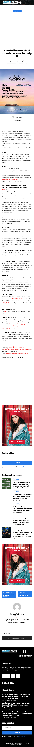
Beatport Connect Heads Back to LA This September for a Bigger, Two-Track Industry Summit (22, 521)
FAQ (5, 311)
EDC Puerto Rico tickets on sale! (23, 594)
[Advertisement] (17, 31)
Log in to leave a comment (17, 638)
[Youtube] (20, 625)
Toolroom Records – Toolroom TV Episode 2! (9, 595)
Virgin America (17, 299)
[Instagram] (14, 625)
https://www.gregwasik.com (17, 617)
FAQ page (10, 328)
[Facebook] (4, 676)
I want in (17, 463)
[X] (17, 625)
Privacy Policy (23, 466)
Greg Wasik (18, 117)
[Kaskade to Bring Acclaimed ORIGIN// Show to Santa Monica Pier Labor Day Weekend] (6, 507)
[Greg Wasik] (13, 117)
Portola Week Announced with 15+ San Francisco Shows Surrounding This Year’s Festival (21, 485)
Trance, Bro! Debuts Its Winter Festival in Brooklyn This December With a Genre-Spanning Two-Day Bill (22, 534)
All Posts (17, 11)
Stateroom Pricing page (17, 324)
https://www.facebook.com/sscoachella (17, 349)
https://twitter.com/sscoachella (17, 353)
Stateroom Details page (10, 326)
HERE (3, 190)
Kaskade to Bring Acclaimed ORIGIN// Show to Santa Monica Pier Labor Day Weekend (22, 509)
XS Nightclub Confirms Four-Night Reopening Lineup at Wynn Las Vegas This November (22, 497)
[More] (26, 61)
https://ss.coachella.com (10, 179)
